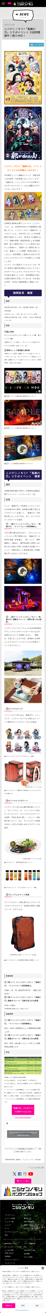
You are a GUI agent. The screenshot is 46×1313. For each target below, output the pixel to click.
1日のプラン (28, 1215)
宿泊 (6, 1235)
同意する (9, 1306)
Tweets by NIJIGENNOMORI (23, 1134)
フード (7, 1228)
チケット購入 (24, 1181)
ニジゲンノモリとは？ (31, 1228)
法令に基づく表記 (30, 1250)
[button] (43, 1268)
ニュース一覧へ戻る (37, 1167)
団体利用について (11, 1243)
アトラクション (10, 1215)
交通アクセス (28, 1225)
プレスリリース (10, 1263)
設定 (37, 1306)
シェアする (38, 45)
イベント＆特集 (10, 1218)
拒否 (23, 1306)
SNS (25, 1247)
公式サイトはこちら (23, 1110)
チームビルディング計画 (13, 1247)
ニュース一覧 (9, 1221)
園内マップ (27, 1218)
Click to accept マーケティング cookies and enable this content (23, 1134)
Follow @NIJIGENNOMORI (23, 1117)
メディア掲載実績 (30, 1243)
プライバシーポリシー (22, 1310)
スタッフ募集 (28, 1257)
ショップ (8, 1225)
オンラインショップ (11, 1232)
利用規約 (8, 1256)
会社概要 (27, 1253)
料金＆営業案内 (29, 1221)
